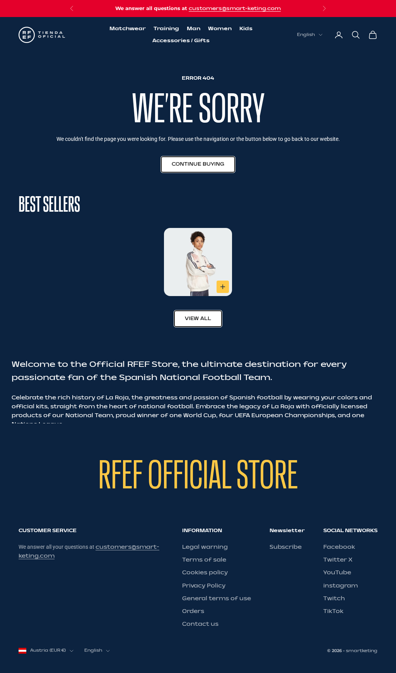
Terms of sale (204, 560)
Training (166, 29)
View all (198, 318)
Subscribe (286, 547)
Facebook (339, 547)
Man (193, 29)
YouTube (337, 572)
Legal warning (205, 547)
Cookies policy (205, 572)
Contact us (200, 624)
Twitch (334, 598)
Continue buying (198, 164)
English (306, 34)
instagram (340, 585)
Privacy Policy (203, 585)
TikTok (333, 611)
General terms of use (216, 598)
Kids (246, 29)
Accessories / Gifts (181, 41)
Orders (193, 611)
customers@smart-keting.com (235, 8)
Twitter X (337, 560)
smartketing (361, 650)
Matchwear (127, 29)
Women (220, 29)
